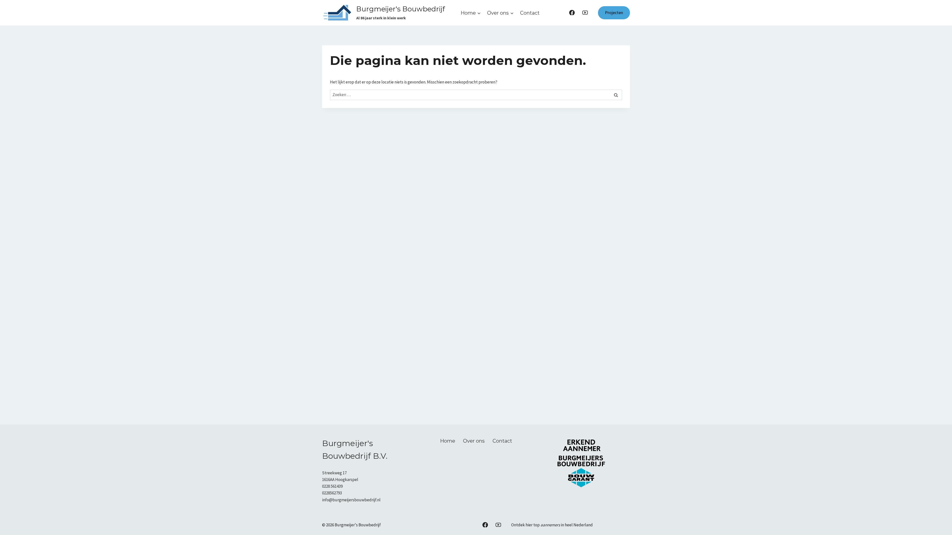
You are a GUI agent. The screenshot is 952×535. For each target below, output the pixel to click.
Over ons (474, 441)
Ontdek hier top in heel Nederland (552, 525)
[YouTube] (585, 12)
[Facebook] (571, 12)
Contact (530, 13)
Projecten (614, 12)
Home (447, 441)
